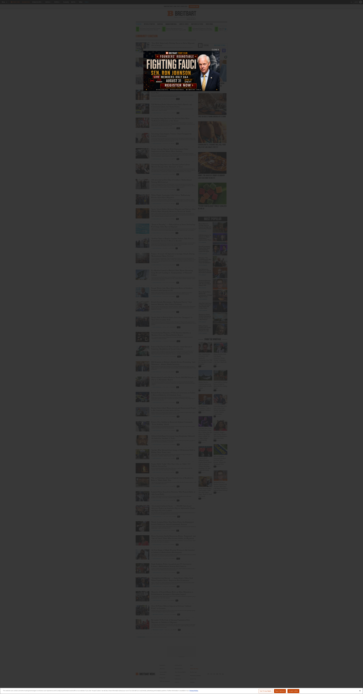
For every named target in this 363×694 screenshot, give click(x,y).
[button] (181, 347)
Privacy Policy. (194, 690)
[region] (181, 691)
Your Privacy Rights (265, 691)
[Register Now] (181, 70)
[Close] (360, 691)
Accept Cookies (293, 691)
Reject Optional (280, 691)
